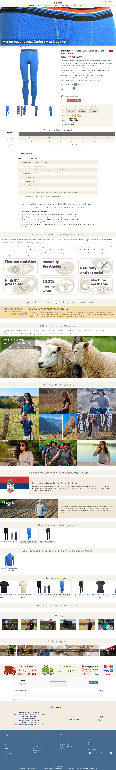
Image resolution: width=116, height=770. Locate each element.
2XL (39, 185)
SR (111, 1)
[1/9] (19, 401)
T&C (34, 748)
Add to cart (75, 100)
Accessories (48, 5)
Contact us (58, 707)
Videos (62, 748)
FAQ (34, 743)
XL (36, 185)
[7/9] (19, 453)
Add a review (93, 682)
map (43, 714)
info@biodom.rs (101, 720)
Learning (62, 739)
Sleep (56, 5)
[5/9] (58, 427)
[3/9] (96, 401)
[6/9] (96, 427)
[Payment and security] (96, 670)
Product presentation (65, 746)
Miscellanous (63, 741)
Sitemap (90, 746)
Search (101, 690)
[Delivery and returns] (19, 670)
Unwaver (7, 759)
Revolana (7, 756)
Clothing (31, 5)
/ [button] (105, 1)
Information (36, 735)
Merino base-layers (17, 41)
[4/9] (19, 427)
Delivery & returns (37, 744)
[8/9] (58, 453)
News (61, 743)
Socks (39, 5)
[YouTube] (111, 753)
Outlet (80, 5)
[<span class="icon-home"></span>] (1, 46)
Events (62, 737)
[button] (86, 5)
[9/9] (96, 453)
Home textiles (65, 5)
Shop (6, 735)
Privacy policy (36, 750)
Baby (74, 5)
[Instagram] (90, 753)
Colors (62, 89)
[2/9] (58, 401)
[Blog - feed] (64, 735)
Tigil (34, 177)
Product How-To (64, 744)
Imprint (34, 752)
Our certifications (37, 741)
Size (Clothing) (65, 84)
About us (35, 737)
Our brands (8, 754)
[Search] (88, 743)
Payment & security (37, 746)
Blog (61, 735)
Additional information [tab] (26, 153)
